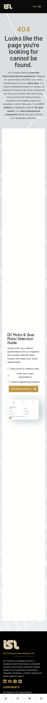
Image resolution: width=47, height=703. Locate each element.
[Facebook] (10, 681)
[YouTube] (20, 681)
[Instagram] (15, 681)
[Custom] (29, 698)
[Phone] (17, 698)
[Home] (6, 698)
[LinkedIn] (5, 681)
